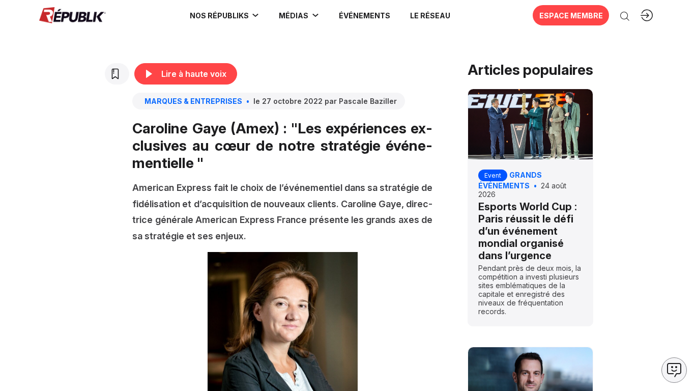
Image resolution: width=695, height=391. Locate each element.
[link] (225, 15)
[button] (364, 15)
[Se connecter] (646, 15)
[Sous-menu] (255, 15)
